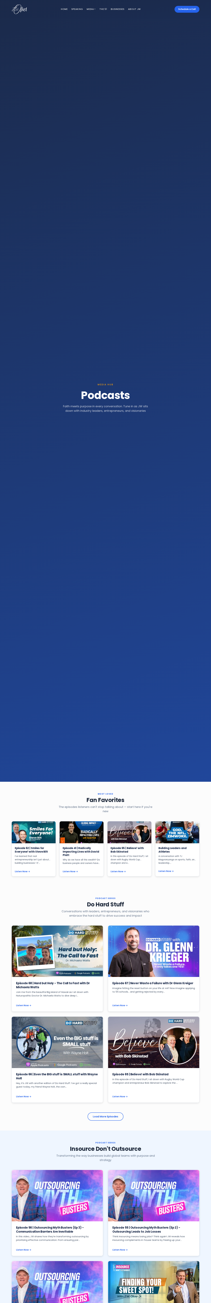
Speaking (77, 9)
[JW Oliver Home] (19, 9)
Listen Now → (22, 871)
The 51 (103, 9)
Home (64, 9)
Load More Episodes (105, 1116)
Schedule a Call (187, 9)
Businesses (117, 9)
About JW (134, 9)
